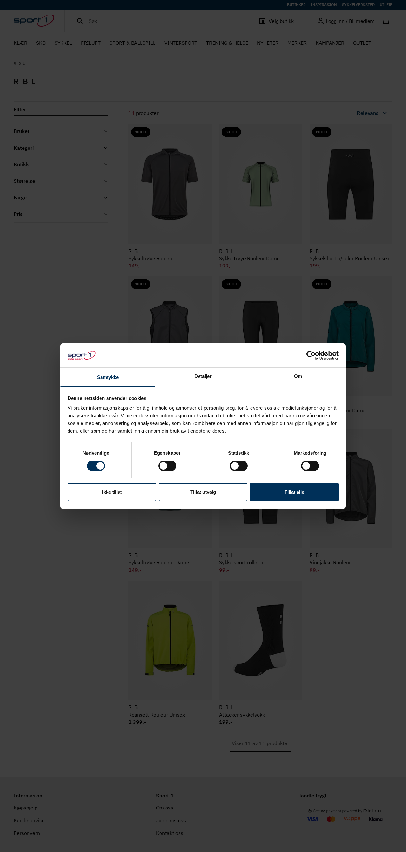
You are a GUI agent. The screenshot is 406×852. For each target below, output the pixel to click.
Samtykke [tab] (108, 377)
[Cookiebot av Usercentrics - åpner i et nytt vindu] (311, 355)
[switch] (167, 466)
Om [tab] (298, 376)
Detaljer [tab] (203, 376)
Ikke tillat (112, 492)
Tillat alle (294, 492)
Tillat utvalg (203, 492)
